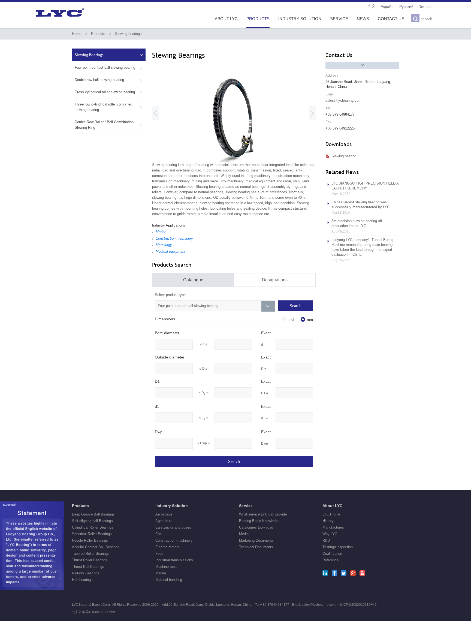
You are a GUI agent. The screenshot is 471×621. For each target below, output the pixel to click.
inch (292, 320)
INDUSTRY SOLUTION (299, 18)
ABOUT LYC (226, 18)
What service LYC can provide (263, 514)
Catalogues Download (256, 527)
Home (76, 34)
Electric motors (167, 547)
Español (387, 6)
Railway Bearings (85, 573)
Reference (330, 560)
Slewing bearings (128, 34)
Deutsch (425, 6)
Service (246, 506)
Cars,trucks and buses (173, 527)
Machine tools (166, 567)
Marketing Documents (256, 540)
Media (244, 534)
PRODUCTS (258, 18)
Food (159, 553)
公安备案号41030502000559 (93, 612)
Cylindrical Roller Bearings (92, 527)
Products (98, 34)
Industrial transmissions (174, 560)
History (328, 521)
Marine (160, 573)
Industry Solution (171, 506)
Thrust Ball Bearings (88, 567)
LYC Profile (331, 514)
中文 (372, 6)
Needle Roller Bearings (90, 540)
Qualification (332, 553)
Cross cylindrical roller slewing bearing (109, 92)
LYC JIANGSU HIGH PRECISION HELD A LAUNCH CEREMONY (364, 188)
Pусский (406, 6)
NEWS (363, 18)
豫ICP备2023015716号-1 (358, 605)
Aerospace (163, 514)
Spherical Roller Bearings (92, 534)
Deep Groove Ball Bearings (93, 514)
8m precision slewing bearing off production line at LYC (356, 226)
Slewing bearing (343, 156)
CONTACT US (391, 18)
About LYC (332, 506)
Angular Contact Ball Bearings (95, 547)
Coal (158, 534)
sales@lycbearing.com (343, 100)
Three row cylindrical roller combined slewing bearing (109, 107)
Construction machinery (174, 540)
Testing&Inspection (337, 547)
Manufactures (333, 527)
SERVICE (339, 18)
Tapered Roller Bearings (91, 553)
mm (310, 320)
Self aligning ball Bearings (92, 521)
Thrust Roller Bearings (89, 560)
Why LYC (329, 534)
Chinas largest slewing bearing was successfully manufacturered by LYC (360, 207)
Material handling (168, 580)
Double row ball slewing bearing (109, 80)
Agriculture (163, 521)
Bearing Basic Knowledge (259, 521)
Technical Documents (256, 547)
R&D (326, 540)
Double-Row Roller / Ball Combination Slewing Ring (109, 124)
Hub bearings (82, 580)
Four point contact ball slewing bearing (109, 67)
